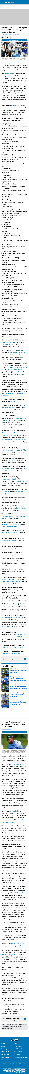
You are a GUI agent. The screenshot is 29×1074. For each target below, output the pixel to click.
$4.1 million (8, 344)
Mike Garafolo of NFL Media (16, 370)
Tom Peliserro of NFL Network (10, 516)
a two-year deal (6, 365)
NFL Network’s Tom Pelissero (18, 508)
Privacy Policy (18, 1051)
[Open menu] (2, 2)
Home (2, 711)
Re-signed (20, 350)
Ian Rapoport (5, 491)
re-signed (13, 401)
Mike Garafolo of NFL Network (10, 532)
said (14, 781)
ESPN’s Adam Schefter (8, 468)
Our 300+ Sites (18, 1046)
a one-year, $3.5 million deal (9, 526)
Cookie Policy (17, 1054)
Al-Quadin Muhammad (16, 893)
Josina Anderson (16, 581)
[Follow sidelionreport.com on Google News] (25, 659)
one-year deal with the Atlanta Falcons (12, 647)
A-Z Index (4, 1060)
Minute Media (8, 1063)
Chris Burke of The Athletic (17, 352)
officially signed (15, 590)
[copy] (11, 37)
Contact (3, 1046)
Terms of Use (5, 1054)
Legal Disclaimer (6, 1057)
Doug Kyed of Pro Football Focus (11, 524)
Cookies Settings (19, 1060)
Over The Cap (22, 93)
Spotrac (14, 105)
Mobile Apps (5, 1049)
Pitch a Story (5, 1051)
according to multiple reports (12, 500)
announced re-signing (7, 450)
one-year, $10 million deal (10, 479)
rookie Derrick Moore (16, 764)
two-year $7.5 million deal (19, 637)
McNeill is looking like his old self (11, 955)
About (3, 1043)
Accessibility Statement (21, 1057)
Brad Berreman (7, 34)
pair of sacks (13, 811)
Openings (16, 1043)
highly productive (6, 861)
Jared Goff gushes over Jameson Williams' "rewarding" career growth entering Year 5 (13, 945)
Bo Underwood (7, 729)
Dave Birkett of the (12, 439)
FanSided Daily (18, 1049)
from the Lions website (15, 108)
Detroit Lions (8, 73)
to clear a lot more (14, 95)
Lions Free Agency (10, 711)
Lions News (8, 1033)
